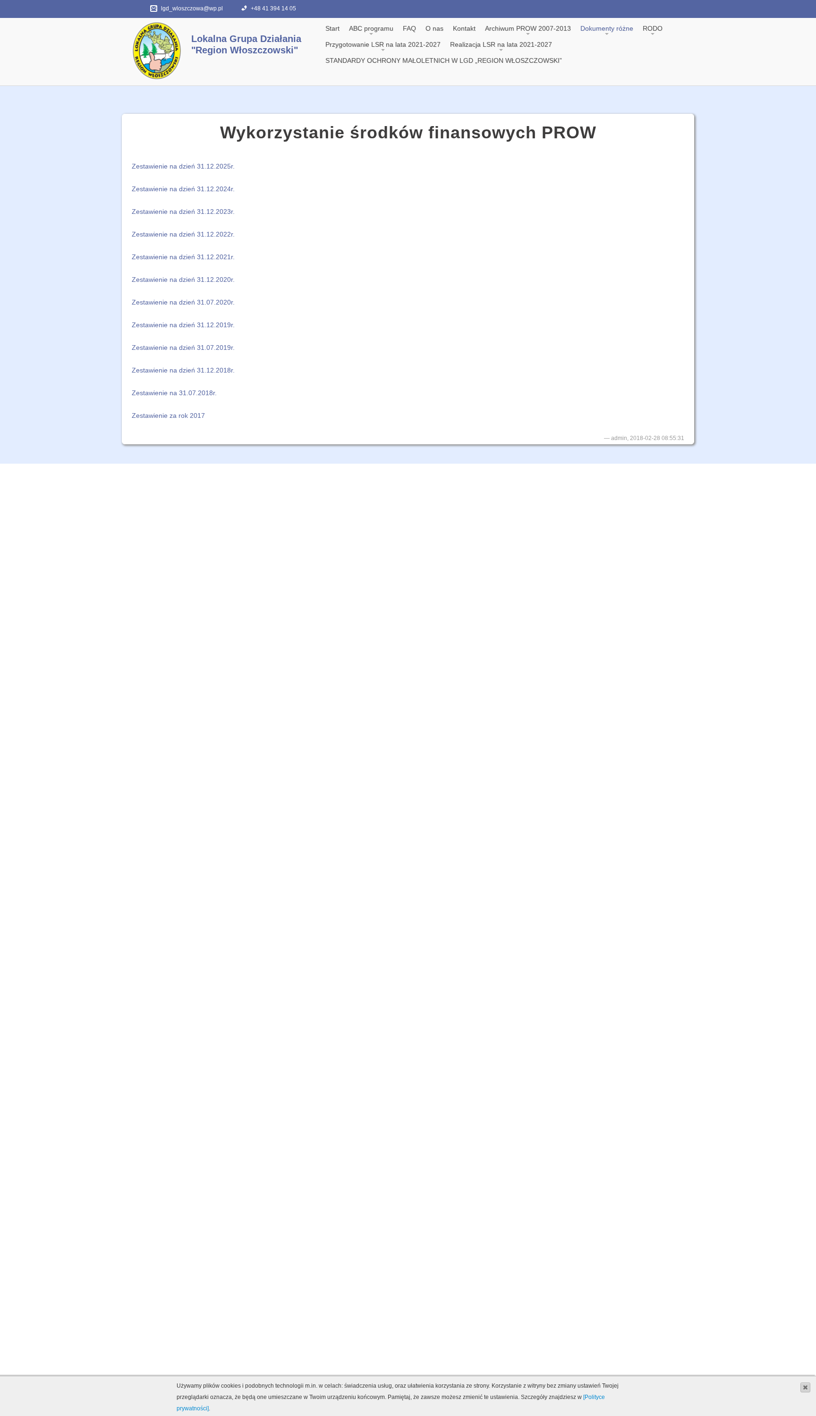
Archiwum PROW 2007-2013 (528, 28)
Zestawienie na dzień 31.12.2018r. (183, 370)
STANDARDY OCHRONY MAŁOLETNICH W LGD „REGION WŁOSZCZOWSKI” (443, 60)
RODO (653, 28)
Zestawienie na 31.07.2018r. (174, 393)
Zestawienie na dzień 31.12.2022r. (183, 234)
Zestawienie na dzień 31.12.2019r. (183, 325)
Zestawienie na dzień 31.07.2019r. (183, 347)
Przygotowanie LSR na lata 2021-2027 (383, 44)
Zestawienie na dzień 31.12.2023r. (183, 211)
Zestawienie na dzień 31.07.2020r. (183, 302)
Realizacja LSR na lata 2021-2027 (501, 44)
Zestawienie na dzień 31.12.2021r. (183, 257)
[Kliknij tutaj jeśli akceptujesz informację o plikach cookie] (805, 1386)
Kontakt (464, 28)
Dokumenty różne (606, 28)
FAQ (409, 28)
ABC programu (371, 28)
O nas (434, 28)
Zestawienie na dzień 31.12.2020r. (183, 279)
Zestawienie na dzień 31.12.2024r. (183, 189)
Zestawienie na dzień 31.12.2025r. (183, 166)
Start (332, 28)
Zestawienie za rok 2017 (168, 415)
